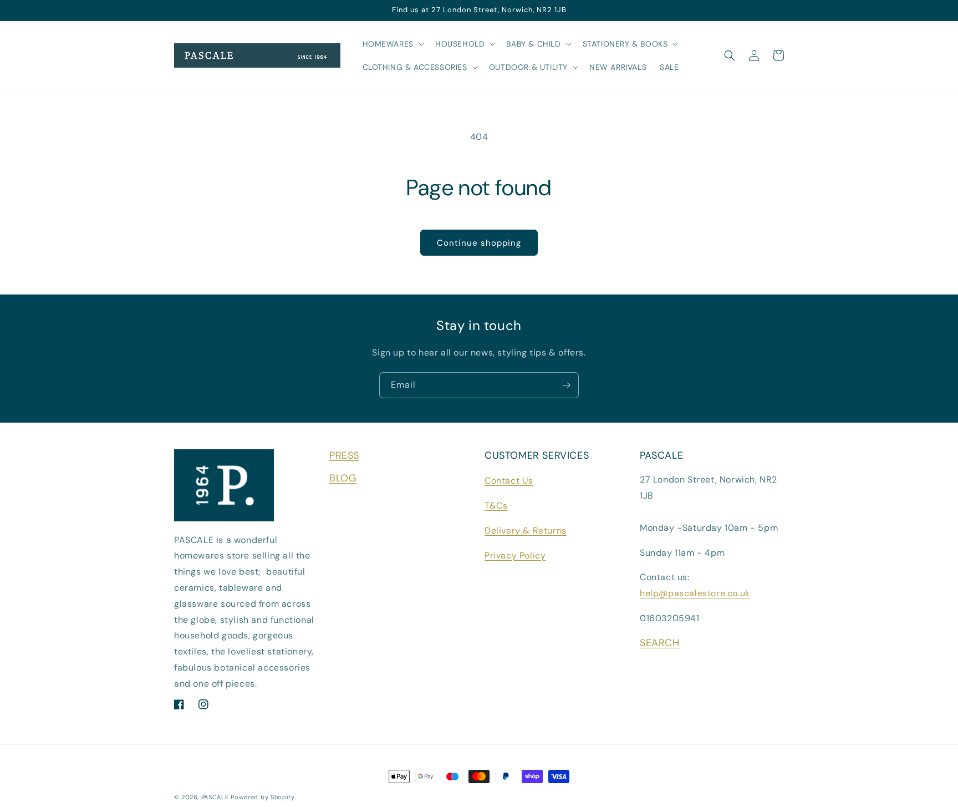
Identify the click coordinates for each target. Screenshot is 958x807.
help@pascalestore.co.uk (695, 593)
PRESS (344, 455)
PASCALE (215, 797)
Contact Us (509, 480)
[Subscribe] (566, 385)
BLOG (342, 478)
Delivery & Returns (526, 530)
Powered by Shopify (263, 797)
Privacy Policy (515, 555)
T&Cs (496, 505)
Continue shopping (479, 242)
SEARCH (660, 642)
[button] (392, 43)
